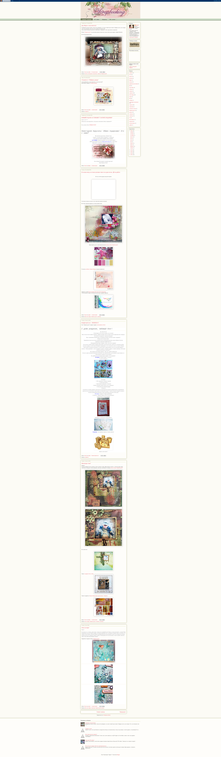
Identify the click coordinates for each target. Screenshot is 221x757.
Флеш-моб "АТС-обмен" (89, 740)
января (131, 147)
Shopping (104, 19)
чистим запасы (132, 123)
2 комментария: (94, 619)
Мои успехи (112, 19)
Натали (85, 109)
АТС (130, 74)
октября (132, 133)
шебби (130, 125)
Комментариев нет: (95, 455)
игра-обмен (131, 87)
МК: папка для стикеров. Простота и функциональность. (96, 745)
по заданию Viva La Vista (88, 573)
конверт (130, 91)
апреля (131, 143)
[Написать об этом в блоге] (101, 72)
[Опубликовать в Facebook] (103, 72)
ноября (131, 132)
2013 (132, 151)
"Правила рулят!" (88, 32)
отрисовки (93, 707)
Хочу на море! (85, 627)
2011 (132, 154)
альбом (130, 72)
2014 (132, 149)
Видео (130, 80)
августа (131, 136)
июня (131, 140)
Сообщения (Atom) (106, 715)
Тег (130, 117)
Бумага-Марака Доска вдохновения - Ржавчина (99, 595)
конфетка (86, 111)
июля (131, 138)
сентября (132, 135)
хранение (131, 121)
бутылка (130, 78)
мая (131, 141)
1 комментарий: (94, 109)
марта (131, 144)
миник (130, 96)
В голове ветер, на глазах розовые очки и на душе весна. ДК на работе (101, 172)
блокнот (130, 76)
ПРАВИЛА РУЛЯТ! (92, 124)
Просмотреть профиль (133, 37)
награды (130, 100)
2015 (132, 130)
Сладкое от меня (88, 728)
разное (103, 707)
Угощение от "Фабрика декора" (90, 80)
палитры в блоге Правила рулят (112, 244)
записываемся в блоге (101, 324)
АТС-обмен (96, 19)
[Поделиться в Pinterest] (104, 72)
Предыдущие (123, 711)
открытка (99, 73)
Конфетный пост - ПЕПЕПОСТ (90, 323)
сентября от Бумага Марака (90, 269)
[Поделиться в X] (102, 72)
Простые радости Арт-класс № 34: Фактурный (97, 291)
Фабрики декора (94, 83)
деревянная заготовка (133, 83)
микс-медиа (88, 316)
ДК (85, 316)
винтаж (86, 73)
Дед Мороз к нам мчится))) (89, 25)
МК (129, 98)
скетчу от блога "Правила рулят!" (117, 467)
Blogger (118, 754)
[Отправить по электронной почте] (100, 72)
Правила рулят (104, 73)
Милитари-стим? (86, 463)
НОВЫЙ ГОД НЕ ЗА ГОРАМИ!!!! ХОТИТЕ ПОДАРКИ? (97, 117)
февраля (132, 146)
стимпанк (97, 621)
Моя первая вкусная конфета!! (91, 734)
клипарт (130, 89)
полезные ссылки (132, 108)
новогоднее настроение (92, 73)
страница (99, 316)
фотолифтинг (131, 119)
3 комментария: (94, 165)
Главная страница (86, 19)
